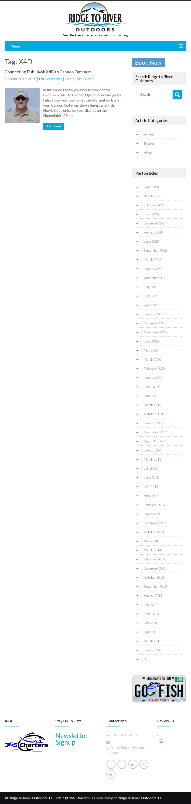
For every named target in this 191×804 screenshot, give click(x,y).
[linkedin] (132, 764)
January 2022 (154, 269)
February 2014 (154, 559)
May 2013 (151, 623)
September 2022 (155, 250)
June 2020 (151, 341)
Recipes (149, 143)
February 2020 (154, 368)
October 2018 (154, 414)
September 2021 (155, 278)
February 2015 (154, 505)
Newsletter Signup (71, 739)
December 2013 (155, 568)
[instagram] (143, 764)
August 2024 (153, 232)
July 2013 (151, 605)
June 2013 (151, 614)
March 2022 (152, 259)
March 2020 (152, 359)
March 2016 (152, 459)
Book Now (148, 62)
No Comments (50, 78)
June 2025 (151, 214)
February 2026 (154, 205)
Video (89, 78)
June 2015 (151, 477)
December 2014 (155, 523)
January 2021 (154, 314)
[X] (121, 764)
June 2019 (151, 387)
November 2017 (155, 432)
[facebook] (111, 764)
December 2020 (155, 323)
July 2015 (151, 468)
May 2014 (151, 541)
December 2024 (155, 223)
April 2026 (151, 187)
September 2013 (155, 586)
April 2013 (151, 632)
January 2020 (154, 378)
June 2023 (151, 241)
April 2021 (151, 305)
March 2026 (152, 196)
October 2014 (154, 532)
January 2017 (154, 450)
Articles (149, 134)
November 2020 (155, 332)
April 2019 (151, 396)
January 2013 (154, 650)
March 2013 (152, 641)
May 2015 (151, 487)
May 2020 (151, 350)
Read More (54, 126)
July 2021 (151, 287)
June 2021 (151, 296)
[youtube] (111, 774)
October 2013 (154, 577)
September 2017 (155, 441)
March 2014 (152, 550)
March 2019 (152, 405)
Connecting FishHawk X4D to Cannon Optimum (48, 71)
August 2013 (153, 595)
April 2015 (151, 496)
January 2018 (154, 423)
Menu (15, 46)
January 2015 (154, 514)
